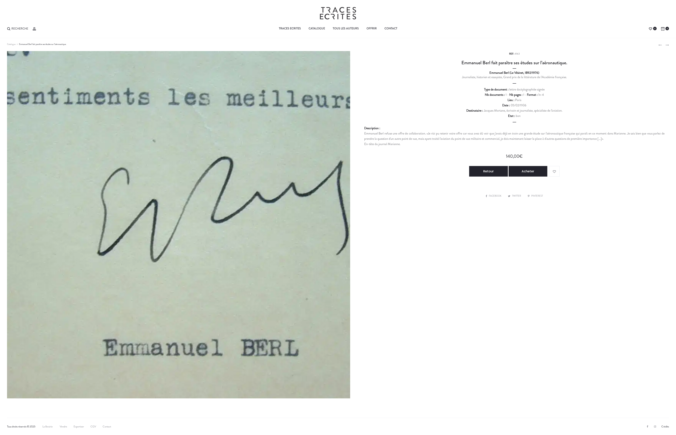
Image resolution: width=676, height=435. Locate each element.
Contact (390, 28)
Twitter (517, 196)
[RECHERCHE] (9, 28)
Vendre (63, 426)
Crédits (665, 426)
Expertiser (79, 426)
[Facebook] (647, 426)
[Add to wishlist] (554, 171)
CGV (93, 426)
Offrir (372, 28)
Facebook (495, 196)
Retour (488, 171)
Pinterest (537, 196)
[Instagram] (655, 426)
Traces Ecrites (290, 28)
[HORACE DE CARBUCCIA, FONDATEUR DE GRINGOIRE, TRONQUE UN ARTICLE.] (660, 44)
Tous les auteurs (346, 28)
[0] (650, 28)
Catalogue (317, 28)
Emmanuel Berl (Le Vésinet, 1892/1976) (514, 72)
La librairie (47, 426)
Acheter (528, 171)
